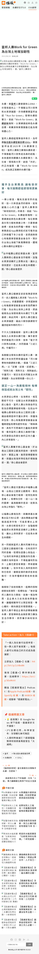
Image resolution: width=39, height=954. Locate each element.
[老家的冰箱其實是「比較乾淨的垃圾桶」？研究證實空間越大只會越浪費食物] (10, 837)
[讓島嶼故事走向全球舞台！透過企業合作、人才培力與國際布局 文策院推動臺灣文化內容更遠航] (10, 858)
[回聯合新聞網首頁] (3, 3)
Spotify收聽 (11, 695)
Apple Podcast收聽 (20, 691)
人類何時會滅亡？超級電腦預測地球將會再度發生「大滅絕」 (21, 741)
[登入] (32, 3)
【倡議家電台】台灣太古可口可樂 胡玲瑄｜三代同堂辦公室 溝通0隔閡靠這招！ (28, 896)
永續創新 (8, 757)
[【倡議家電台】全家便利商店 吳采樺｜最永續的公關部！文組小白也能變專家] (10, 871)
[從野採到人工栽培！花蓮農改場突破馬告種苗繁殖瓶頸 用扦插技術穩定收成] (10, 809)
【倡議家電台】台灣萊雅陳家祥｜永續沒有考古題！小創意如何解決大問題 (27, 909)
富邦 (6, 753)
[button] (36, 3)
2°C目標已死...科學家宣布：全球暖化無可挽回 (21, 732)
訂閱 (29, 944)
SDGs (19, 757)
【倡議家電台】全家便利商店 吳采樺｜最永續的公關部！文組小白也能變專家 (28, 870)
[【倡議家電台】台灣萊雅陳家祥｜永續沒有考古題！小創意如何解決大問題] (10, 910)
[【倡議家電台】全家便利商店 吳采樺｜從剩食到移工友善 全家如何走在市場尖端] (10, 884)
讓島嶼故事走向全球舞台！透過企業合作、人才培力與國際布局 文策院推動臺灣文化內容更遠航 (28, 857)
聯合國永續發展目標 (21, 753)
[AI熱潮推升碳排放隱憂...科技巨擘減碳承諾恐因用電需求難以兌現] (10, 796)
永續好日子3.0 (19, 7)
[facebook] (25, 3)
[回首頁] (9, 3)
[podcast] (29, 3)
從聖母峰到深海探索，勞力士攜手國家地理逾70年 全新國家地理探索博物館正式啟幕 (28, 823)
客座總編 (6, 7)
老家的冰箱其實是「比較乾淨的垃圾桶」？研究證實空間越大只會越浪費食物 (27, 836)
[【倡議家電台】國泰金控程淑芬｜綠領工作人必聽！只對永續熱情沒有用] (10, 923)
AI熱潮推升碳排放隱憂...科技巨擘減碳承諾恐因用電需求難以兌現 (27, 795)
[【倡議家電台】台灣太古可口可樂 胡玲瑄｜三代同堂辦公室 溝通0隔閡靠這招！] (10, 897)
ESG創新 (32, 7)
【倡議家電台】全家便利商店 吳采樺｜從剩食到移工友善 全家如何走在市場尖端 (28, 883)
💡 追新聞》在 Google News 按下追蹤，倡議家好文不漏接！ (21, 722)
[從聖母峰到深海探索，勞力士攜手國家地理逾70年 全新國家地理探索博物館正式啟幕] (10, 824)
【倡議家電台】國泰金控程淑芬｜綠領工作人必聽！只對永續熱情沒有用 (27, 922)
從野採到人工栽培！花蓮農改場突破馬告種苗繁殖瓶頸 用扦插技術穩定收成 (28, 808)
